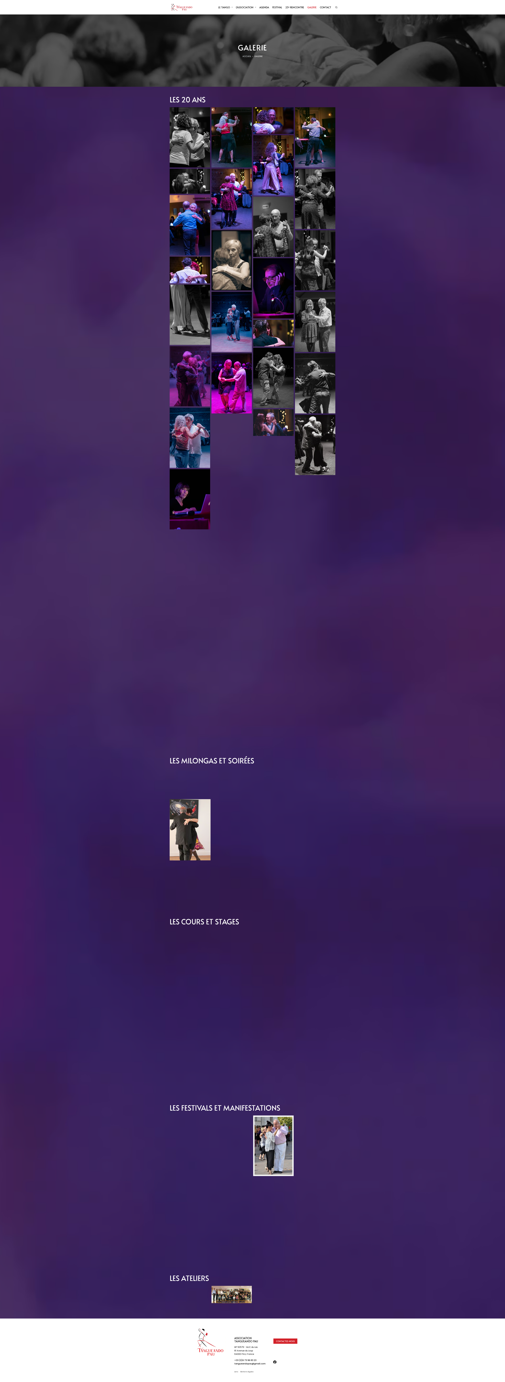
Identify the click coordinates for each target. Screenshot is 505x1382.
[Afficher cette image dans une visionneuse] (190, 137)
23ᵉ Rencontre (294, 7)
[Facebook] (274, 1362)
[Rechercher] (336, 7)
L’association (244, 7)
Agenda (264, 7)
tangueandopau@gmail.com (250, 1363)
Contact (325, 7)
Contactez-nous (285, 1341)
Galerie (312, 7)
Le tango (224, 7)
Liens (236, 1372)
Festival (277, 7)
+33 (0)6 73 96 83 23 (245, 1360)
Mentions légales (247, 1372)
